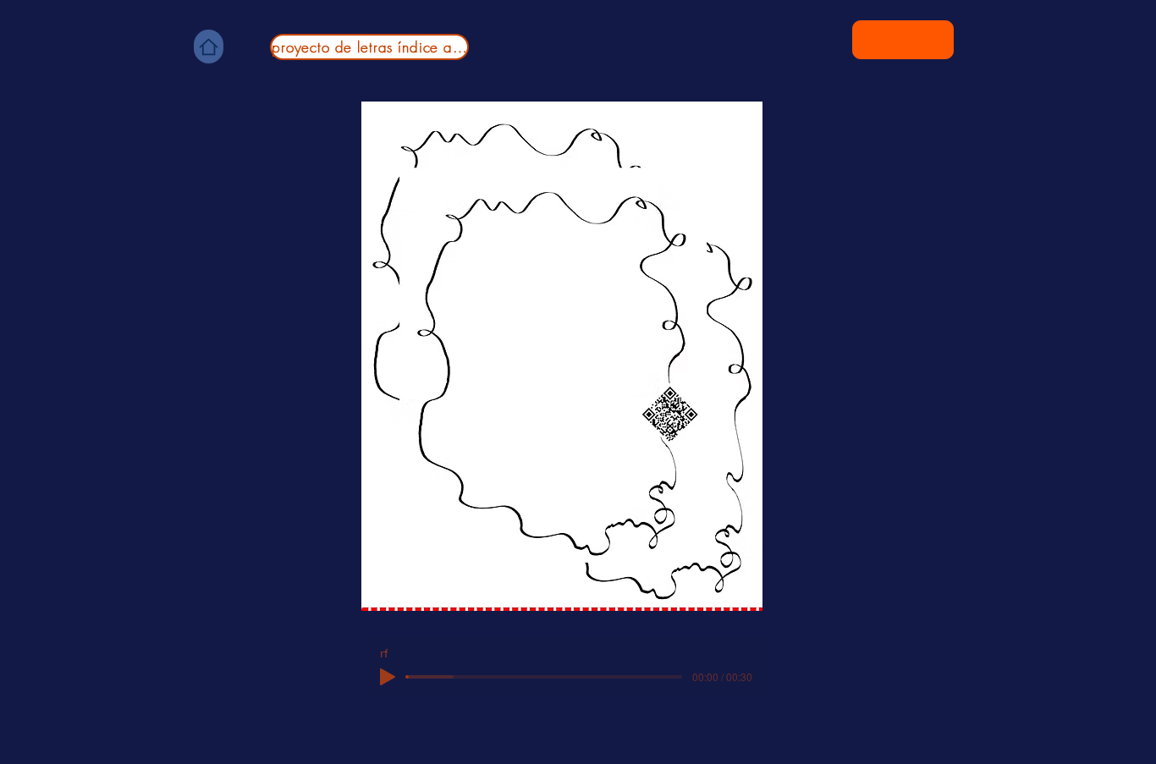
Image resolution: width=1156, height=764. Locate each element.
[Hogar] (208, 46)
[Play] (387, 676)
